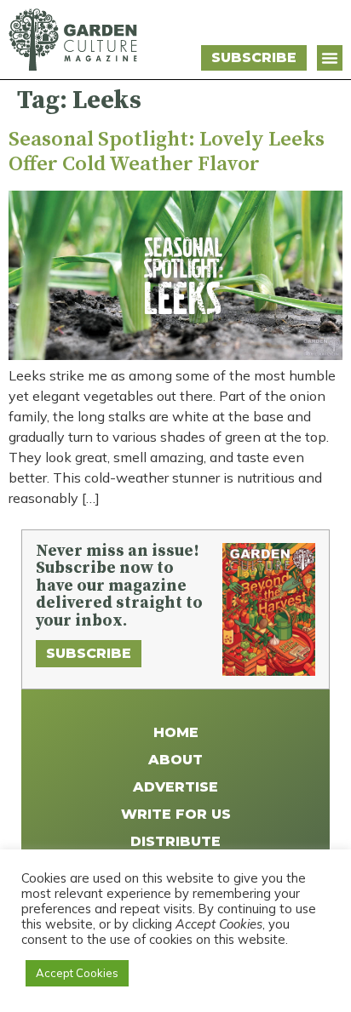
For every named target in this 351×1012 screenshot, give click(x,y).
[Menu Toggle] (329, 58)
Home (176, 732)
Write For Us (176, 814)
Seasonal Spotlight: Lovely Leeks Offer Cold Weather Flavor (167, 152)
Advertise (175, 787)
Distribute (175, 841)
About (175, 760)
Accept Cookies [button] (77, 973)
